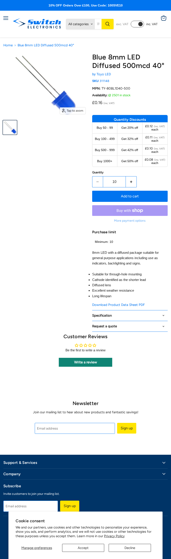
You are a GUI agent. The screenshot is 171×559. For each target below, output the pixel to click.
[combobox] (98, 24)
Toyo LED (104, 74)
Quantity (98, 172)
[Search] (108, 24)
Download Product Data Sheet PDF (118, 305)
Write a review (85, 362)
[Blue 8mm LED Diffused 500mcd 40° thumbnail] (10, 127)
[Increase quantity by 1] (131, 181)
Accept (83, 548)
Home (8, 45)
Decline (129, 548)
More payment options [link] (130, 221)
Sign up (127, 428)
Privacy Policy (114, 536)
